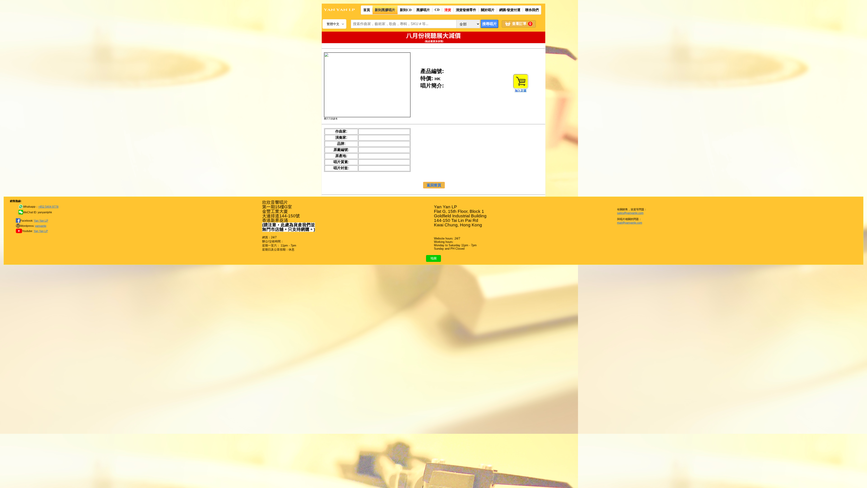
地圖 (433, 258)
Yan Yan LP (41, 220)
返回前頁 (434, 185)
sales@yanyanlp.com (630, 213)
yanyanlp (40, 226)
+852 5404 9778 (48, 206)
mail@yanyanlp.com (629, 222)
